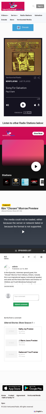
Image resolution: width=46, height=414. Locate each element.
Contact (11, 395)
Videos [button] (4, 15)
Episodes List (24, 251)
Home (3, 395)
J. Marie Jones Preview (28, 341)
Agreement (20, 395)
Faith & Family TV (8, 398)
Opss (3, 403)
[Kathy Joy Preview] (11, 331)
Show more (9, 286)
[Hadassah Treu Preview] (11, 354)
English (39, 411)
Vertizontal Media (24, 20)
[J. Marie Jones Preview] (11, 342)
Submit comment (21, 304)
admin (15, 267)
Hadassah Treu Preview (28, 352)
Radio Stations (26, 15)
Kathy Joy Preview (26, 329)
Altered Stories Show (8, 211)
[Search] (33, 6)
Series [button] (13, 15)
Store (12, 20)
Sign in (40, 6)
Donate (4, 20)
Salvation (38, 15)
